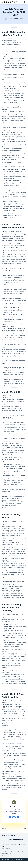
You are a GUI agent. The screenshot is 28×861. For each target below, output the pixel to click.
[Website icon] (13, 817)
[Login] (25, 2)
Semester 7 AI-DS (14, 20)
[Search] (22, 2)
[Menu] (2, 2)
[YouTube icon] (18, 817)
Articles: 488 (14, 819)
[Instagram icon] (15, 817)
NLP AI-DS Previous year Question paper (12, 839)
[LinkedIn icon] (10, 817)
